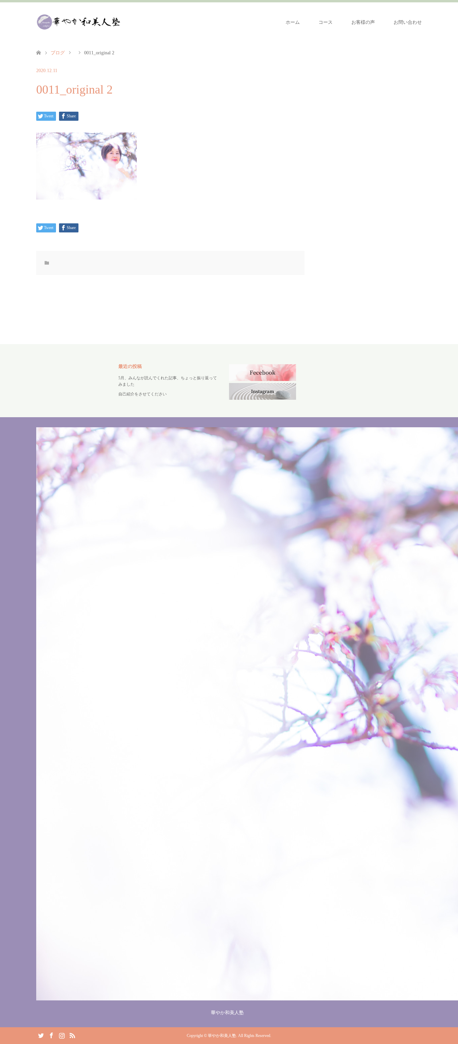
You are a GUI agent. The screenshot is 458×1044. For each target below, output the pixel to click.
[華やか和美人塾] (78, 22)
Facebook (51, 1035)
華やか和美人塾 (222, 1035)
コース (326, 22)
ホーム (293, 22)
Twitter (41, 1035)
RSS (72, 1035)
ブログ (58, 52)
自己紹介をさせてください (142, 394)
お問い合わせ (408, 22)
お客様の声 (363, 22)
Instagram (62, 1035)
